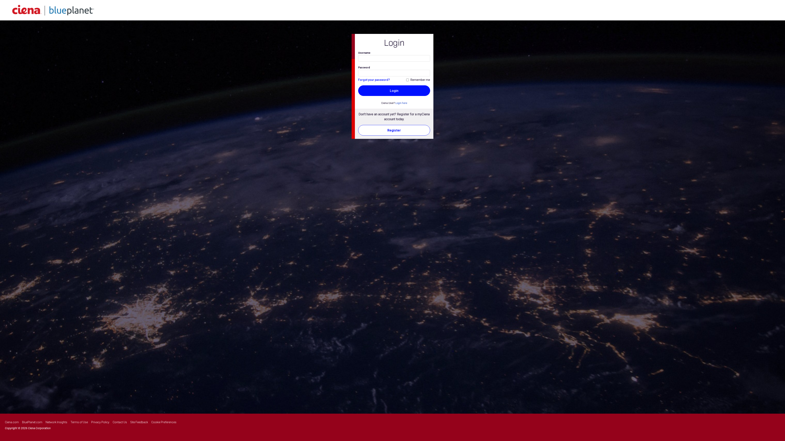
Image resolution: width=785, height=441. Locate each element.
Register (394, 130)
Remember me (420, 79)
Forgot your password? (374, 79)
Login (394, 91)
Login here (401, 103)
